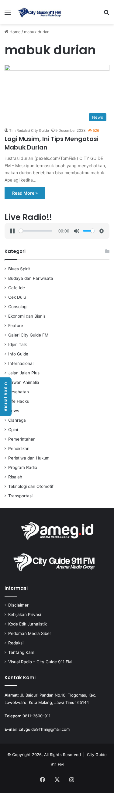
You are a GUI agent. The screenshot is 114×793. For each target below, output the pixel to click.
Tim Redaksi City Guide (29, 130)
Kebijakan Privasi (24, 614)
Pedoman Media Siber (29, 633)
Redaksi (15, 642)
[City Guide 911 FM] (39, 12)
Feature (15, 325)
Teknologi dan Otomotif (31, 486)
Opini (13, 429)
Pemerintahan (22, 439)
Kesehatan (18, 391)
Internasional (20, 363)
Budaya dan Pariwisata (30, 278)
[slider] (35, 231)
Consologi (17, 306)
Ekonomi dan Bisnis (27, 316)
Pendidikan (18, 448)
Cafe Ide (16, 287)
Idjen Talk (17, 344)
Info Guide (18, 353)
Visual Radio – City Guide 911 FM (40, 661)
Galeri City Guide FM (28, 335)
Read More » (25, 193)
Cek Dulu (17, 297)
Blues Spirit (19, 268)
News (13, 410)
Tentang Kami (21, 652)
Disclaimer (18, 605)
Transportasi (20, 495)
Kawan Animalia (23, 382)
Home (14, 31)
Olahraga (17, 420)
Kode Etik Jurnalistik (27, 624)
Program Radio (22, 467)
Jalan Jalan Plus (24, 372)
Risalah (15, 476)
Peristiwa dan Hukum (29, 458)
